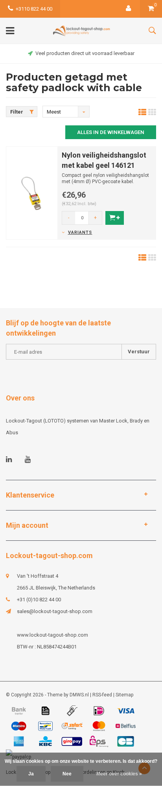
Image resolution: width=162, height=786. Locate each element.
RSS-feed (102, 695)
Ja (31, 774)
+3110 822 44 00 (34, 9)
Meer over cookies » (119, 774)
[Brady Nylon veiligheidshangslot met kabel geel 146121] (31, 192)
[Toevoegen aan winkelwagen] (114, 218)
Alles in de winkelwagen (110, 132)
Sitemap (124, 695)
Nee (67, 774)
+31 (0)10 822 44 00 (39, 599)
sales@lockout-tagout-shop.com (54, 611)
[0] (151, 9)
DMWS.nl (79, 695)
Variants (80, 232)
